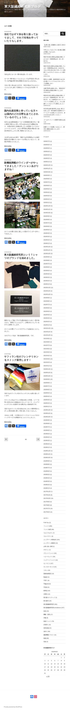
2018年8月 (47, 464)
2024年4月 (47, 233)
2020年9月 (47, 379)
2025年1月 (47, 202)
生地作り (46, 624)
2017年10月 (47, 498)
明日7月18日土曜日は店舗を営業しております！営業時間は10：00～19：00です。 (54, 59)
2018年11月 (47, 454)
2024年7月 (47, 223)
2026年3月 (47, 155)
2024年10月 (47, 212)
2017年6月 (47, 512)
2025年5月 (47, 189)
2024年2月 (47, 240)
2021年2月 (47, 362)
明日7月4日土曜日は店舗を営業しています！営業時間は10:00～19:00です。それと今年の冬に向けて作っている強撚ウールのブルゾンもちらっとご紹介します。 (54, 70)
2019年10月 (47, 416)
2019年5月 (47, 433)
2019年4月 (47, 437)
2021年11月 (47, 331)
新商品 (45, 590)
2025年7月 (47, 182)
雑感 (45, 638)
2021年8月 (47, 342)
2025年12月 (47, 165)
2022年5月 (47, 311)
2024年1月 (47, 243)
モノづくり (47, 563)
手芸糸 (45, 587)
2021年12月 (47, 328)
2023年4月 (47, 274)
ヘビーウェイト (48, 556)
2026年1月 (47, 161)
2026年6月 (47, 144)
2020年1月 (47, 406)
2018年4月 (47, 478)
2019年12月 (47, 410)
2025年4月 (47, 192)
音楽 (45, 641)
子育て (45, 580)
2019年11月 (47, 413)
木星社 (45, 594)
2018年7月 (47, 467)
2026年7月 (47, 141)
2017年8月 (47, 505)
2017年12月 (47, 491)
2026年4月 (47, 151)
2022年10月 (47, 294)
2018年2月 (47, 484)
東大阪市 (46, 601)
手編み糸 (46, 584)
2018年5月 (47, 474)
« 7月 (47, 676)
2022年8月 (47, 301)
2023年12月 (47, 246)
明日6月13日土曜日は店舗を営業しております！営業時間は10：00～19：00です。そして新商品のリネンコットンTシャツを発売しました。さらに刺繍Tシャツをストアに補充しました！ (54, 99)
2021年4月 (47, 355)
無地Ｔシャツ (47, 621)
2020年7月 (47, 386)
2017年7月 (47, 508)
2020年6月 (47, 389)
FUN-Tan (46, 522)
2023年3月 (47, 277)
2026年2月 (47, 158)
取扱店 (45, 577)
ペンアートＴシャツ (49, 560)
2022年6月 (47, 308)
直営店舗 (46, 628)
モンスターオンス (49, 567)
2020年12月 (47, 369)
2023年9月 (47, 257)
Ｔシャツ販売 (47, 529)
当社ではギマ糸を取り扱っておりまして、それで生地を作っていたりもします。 (21, 37)
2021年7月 (47, 345)
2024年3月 (47, 236)
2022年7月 (47, 304)
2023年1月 (47, 284)
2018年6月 (47, 471)
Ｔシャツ (46, 526)
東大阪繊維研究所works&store (52, 607)
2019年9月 (47, 420)
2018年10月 (47, 457)
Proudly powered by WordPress (13, 707)
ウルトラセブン (48, 533)
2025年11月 (47, 168)
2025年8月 (47, 178)
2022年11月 (47, 291)
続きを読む (8, 94)
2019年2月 (47, 444)
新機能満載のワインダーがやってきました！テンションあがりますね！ (21, 166)
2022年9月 (47, 297)
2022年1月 (47, 325)
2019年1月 (47, 447)
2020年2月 (47, 403)
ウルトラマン (47, 536)
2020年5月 (47, 393)
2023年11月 (47, 250)
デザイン (46, 550)
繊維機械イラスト (49, 635)
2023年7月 (47, 263)
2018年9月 (47, 461)
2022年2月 (47, 321)
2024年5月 (47, 229)
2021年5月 (47, 352)
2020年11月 (47, 372)
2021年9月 (47, 338)
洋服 (45, 618)
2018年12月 (47, 450)
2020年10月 (47, 376)
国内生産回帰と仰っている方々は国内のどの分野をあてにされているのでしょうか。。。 (21, 114)
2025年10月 (47, 172)
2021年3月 (47, 359)
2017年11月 (47, 495)
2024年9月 (47, 216)
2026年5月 (47, 148)
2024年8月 (47, 219)
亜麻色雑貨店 (47, 573)
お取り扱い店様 (48, 546)
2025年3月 (47, 195)
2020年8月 (47, 382)
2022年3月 (47, 318)
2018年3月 (47, 481)
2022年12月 (47, 287)
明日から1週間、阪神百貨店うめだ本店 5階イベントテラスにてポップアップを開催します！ (54, 81)
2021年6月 (47, 348)
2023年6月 (47, 267)
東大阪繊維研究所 (49, 604)
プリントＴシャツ (49, 553)
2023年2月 (47, 280)
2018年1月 (47, 488)
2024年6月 (47, 226)
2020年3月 (47, 399)
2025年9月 (47, 175)
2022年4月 (47, 314)
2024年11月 (47, 209)
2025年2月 (47, 199)
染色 (45, 611)
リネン (45, 570)
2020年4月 (47, 396)
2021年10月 (47, 335)
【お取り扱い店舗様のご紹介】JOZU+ (55, 45)
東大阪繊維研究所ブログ (22, 6)
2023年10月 (47, 253)
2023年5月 (47, 270)
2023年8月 (47, 260)
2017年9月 (47, 501)
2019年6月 (47, 430)
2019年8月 (47, 423)
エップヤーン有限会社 (50, 539)
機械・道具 (47, 614)
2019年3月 (47, 440)
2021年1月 (47, 365)
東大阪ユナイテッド (49, 597)
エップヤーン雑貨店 (49, 543)
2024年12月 (47, 206)
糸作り (45, 631)
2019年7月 (47, 427)
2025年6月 (47, 185)
